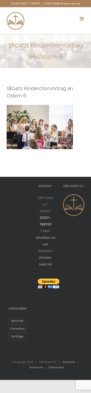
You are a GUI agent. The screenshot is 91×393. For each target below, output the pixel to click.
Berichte (17, 321)
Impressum (36, 367)
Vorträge (17, 336)
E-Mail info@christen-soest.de (62, 3)
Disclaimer (69, 362)
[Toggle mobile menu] (82, 18)
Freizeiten (17, 329)
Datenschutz (56, 367)
